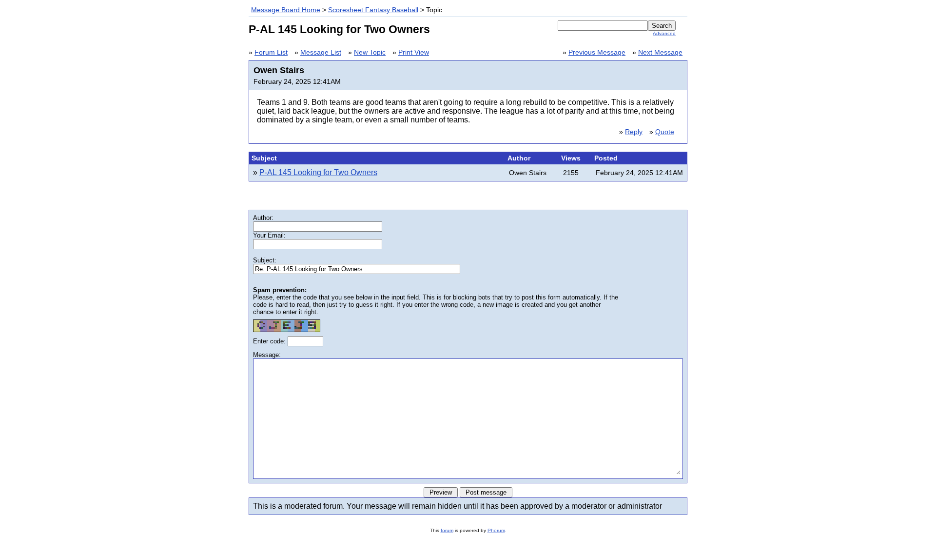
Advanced (664, 33)
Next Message (660, 52)
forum (447, 530)
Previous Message (596, 52)
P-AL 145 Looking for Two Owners (318, 172)
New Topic (370, 52)
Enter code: (270, 341)
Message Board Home (285, 10)
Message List (320, 52)
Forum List (271, 52)
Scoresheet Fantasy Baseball (373, 10)
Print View (413, 52)
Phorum (496, 530)
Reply (634, 132)
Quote (664, 132)
